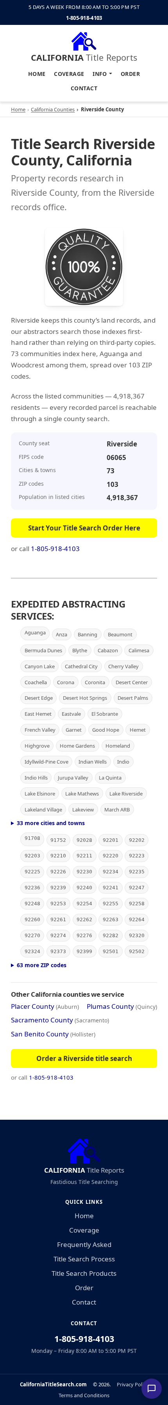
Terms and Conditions (84, 1395)
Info (100, 73)
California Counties (53, 109)
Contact (84, 88)
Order (130, 73)
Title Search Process (84, 1258)
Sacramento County (42, 1019)
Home (37, 73)
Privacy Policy (132, 1384)
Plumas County (110, 1006)
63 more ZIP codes (41, 965)
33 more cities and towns (51, 823)
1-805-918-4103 (84, 17)
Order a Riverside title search (84, 1058)
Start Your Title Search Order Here (84, 527)
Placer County (32, 1006)
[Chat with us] (151, 1389)
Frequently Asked (84, 1244)
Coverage (69, 73)
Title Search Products (84, 1273)
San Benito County (40, 1033)
